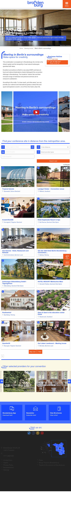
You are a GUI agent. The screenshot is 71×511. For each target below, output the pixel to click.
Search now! (53, 161)
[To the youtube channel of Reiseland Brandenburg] (42, 433)
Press (41, 460)
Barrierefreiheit (8, 467)
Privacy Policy (8, 465)
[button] (67, 262)
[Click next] (69, 381)
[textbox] (47, 152)
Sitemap (6, 470)
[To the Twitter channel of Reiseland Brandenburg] (29, 433)
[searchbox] (14, 147)
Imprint (5, 462)
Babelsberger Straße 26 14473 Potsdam (11, 449)
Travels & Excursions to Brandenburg (52, 465)
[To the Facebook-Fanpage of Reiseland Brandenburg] (33, 433)
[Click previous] (1, 381)
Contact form (7, 460)
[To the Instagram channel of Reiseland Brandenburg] (38, 433)
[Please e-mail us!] (57, 62)
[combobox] (17, 147)
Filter (39, 352)
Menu (67, 6)
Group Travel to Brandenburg (49, 462)
